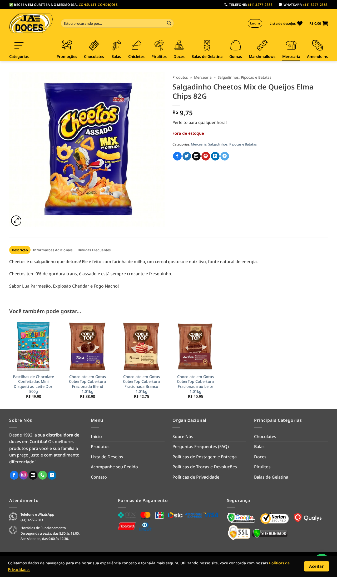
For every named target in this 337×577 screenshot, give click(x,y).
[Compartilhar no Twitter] (186, 156)
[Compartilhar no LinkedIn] (215, 156)
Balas (259, 446)
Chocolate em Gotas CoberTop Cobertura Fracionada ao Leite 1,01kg (195, 384)
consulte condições (98, 4)
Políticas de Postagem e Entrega (204, 457)
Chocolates (265, 436)
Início (96, 436)
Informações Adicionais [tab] (53, 250)
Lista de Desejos (107, 457)
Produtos (180, 77)
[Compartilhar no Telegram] (224, 156)
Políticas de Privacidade (195, 477)
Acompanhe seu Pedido (114, 467)
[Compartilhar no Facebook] (177, 156)
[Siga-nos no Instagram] (23, 475)
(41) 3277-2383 (260, 4)
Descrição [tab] (20, 250)
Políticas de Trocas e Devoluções (204, 467)
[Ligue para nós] (42, 475)
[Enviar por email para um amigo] (196, 156)
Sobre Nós (182, 436)
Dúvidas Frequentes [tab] (94, 250)
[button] (318, 23)
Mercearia (203, 77)
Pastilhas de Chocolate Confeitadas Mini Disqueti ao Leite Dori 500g (33, 384)
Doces (260, 457)
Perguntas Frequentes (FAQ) (200, 446)
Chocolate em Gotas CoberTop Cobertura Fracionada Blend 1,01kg (87, 384)
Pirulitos (262, 467)
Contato (99, 477)
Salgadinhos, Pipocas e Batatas (244, 77)
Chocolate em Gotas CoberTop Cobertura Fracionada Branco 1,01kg (141, 384)
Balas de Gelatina (271, 477)
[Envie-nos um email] (33, 475)
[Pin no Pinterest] (205, 156)
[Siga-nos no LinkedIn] (52, 475)
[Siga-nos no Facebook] (14, 475)
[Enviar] (169, 23)
